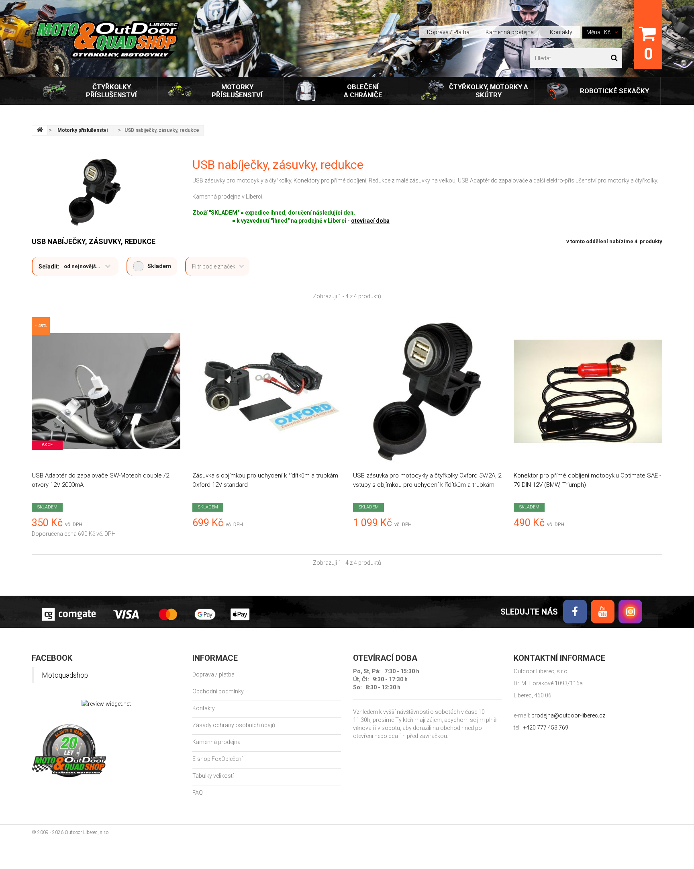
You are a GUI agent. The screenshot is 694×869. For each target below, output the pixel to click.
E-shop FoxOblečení (217, 759)
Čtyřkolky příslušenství (111, 91)
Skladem (159, 266)
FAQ (197, 792)
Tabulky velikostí (213, 776)
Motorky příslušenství (237, 91)
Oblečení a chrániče (363, 91)
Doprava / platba (213, 674)
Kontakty (561, 32)
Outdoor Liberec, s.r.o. (87, 832)
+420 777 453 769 (545, 727)
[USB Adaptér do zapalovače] (106, 391)
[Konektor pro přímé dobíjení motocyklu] (588, 391)
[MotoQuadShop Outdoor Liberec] (106, 40)
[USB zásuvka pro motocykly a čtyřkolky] (427, 391)
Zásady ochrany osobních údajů (233, 725)
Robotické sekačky (614, 91)
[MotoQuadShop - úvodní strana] (39, 130)
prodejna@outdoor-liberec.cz (568, 715)
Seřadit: (49, 266)
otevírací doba (370, 220)
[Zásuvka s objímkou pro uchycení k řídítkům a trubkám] (266, 391)
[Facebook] (575, 611)
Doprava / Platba (448, 32)
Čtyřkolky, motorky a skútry (488, 91)
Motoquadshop (65, 675)
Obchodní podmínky (218, 691)
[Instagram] (630, 611)
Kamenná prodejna (510, 32)
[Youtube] (602, 611)
